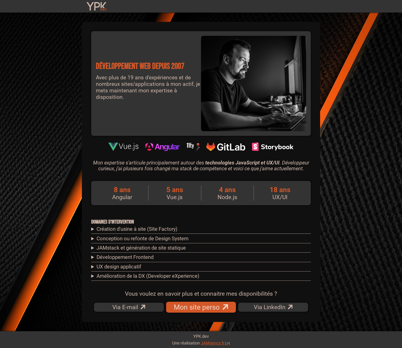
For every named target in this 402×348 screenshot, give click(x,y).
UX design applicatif (119, 267)
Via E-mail (125, 307)
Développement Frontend (125, 257)
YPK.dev (201, 336)
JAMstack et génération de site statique (141, 248)
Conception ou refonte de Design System (142, 238)
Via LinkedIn (269, 307)
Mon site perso (197, 307)
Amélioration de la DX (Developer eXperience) (148, 276)
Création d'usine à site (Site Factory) (137, 229)
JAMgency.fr (212, 343)
